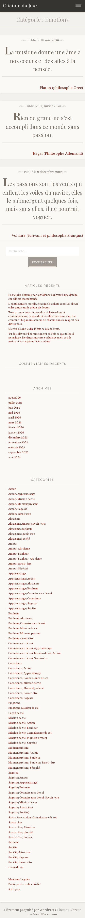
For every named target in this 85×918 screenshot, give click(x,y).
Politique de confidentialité (24, 884)
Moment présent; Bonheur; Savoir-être (32, 762)
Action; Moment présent (23, 503)
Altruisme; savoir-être (21, 533)
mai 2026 (14, 412)
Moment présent (18, 747)
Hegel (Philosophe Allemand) (58, 154)
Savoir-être (15, 822)
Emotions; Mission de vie (23, 707)
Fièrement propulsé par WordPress (30, 910)
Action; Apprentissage (21, 493)
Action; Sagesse (17, 508)
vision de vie (15, 867)
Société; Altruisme (19, 852)
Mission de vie (17, 717)
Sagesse (13, 772)
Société (12, 847)
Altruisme (14, 518)
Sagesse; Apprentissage (22, 782)
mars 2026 (15, 422)
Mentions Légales (19, 879)
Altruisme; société (19, 538)
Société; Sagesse (18, 857)
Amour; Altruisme (19, 548)
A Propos (14, 889)
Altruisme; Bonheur (20, 528)
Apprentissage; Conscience (24, 598)
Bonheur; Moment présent (24, 633)
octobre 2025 (16, 447)
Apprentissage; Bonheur (23, 588)
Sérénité (13, 842)
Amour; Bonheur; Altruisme (25, 558)
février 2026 (16, 427)
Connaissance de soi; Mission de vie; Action (34, 653)
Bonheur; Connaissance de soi (26, 623)
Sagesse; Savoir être (20, 807)
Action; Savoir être (19, 513)
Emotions (14, 702)
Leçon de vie (16, 713)
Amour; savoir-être (19, 563)
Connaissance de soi (20, 643)
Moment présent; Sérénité (24, 767)
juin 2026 (14, 407)
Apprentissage (17, 573)
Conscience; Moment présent (26, 688)
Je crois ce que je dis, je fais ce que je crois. (34, 328)
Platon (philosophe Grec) (61, 88)
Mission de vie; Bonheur (23, 727)
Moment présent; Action (23, 752)
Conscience (15, 663)
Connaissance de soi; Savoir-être (28, 658)
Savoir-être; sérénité (20, 832)
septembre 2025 (18, 452)
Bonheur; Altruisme (20, 618)
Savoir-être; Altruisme (21, 827)
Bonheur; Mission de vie (23, 628)
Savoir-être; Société (20, 837)
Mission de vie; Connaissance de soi (29, 732)
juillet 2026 (15, 402)
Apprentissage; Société (22, 608)
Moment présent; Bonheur (24, 757)
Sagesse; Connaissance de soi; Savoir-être (33, 797)
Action (12, 488)
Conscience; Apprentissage (24, 673)
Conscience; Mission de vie (24, 682)
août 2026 (14, 397)
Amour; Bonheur (18, 553)
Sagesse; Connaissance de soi (26, 792)
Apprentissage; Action (21, 578)
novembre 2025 (18, 442)
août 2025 (14, 457)
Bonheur (13, 613)
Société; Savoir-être (20, 862)
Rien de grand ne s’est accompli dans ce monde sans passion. (42, 126)
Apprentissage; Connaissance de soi (30, 593)
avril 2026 (14, 417)
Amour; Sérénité (18, 568)
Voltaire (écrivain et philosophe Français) (47, 236)
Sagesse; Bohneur (19, 787)
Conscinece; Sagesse (20, 698)
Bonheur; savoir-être (21, 638)
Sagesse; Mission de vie (22, 802)
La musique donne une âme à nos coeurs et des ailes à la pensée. (43, 60)
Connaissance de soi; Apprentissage (30, 648)
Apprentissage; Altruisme (23, 583)
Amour (12, 543)
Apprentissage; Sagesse (22, 603)
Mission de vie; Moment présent (27, 737)
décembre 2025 (17, 437)
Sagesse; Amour (18, 777)
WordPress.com (45, 914)
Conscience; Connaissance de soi (28, 678)
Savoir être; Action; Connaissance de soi (32, 817)
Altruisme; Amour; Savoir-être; (27, 523)
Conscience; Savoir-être (23, 693)
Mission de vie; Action (21, 722)
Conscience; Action (19, 668)
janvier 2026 (16, 432)
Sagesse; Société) (18, 812)
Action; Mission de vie (21, 499)
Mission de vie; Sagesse (22, 742)
